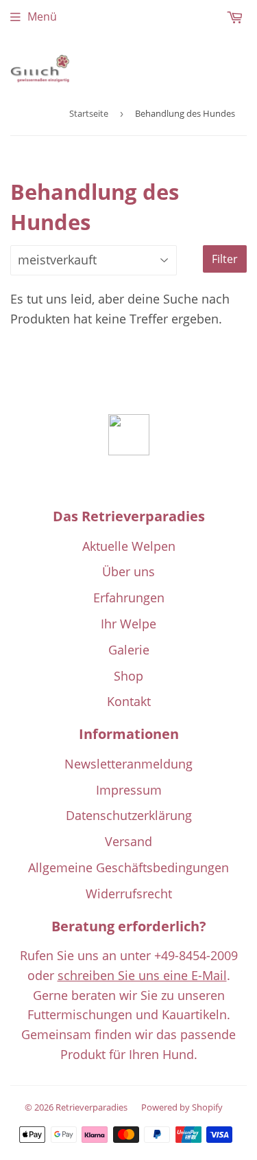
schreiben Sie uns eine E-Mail (142, 975)
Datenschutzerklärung (129, 815)
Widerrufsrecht (129, 893)
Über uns (128, 571)
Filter (225, 258)
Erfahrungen (128, 597)
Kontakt (129, 701)
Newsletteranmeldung (128, 763)
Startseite (88, 113)
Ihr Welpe (128, 623)
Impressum (129, 790)
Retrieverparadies (91, 1107)
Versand (128, 841)
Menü (42, 16)
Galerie (128, 649)
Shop (128, 676)
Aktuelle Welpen (128, 546)
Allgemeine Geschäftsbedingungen (128, 867)
